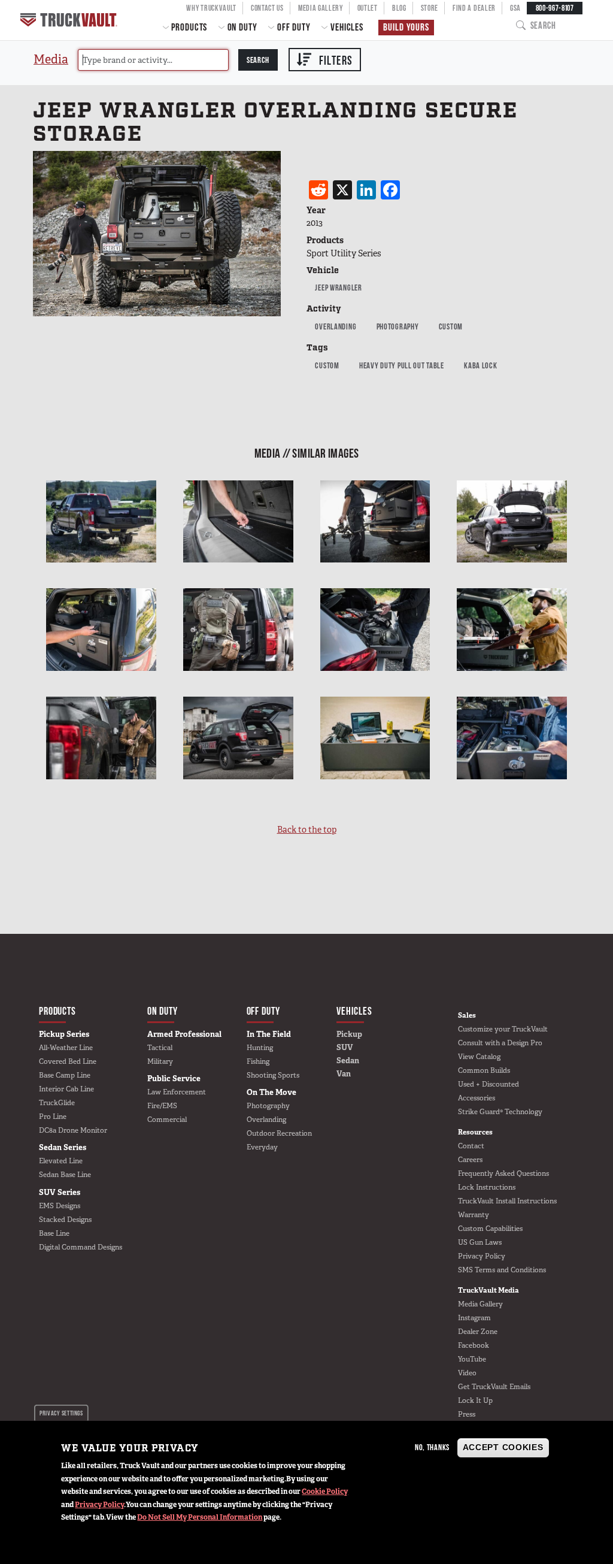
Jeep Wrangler (338, 287)
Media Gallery (320, 8)
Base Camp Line (64, 1075)
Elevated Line (61, 1161)
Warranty (473, 1215)
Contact (471, 1146)
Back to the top (306, 829)
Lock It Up (475, 1400)
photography (398, 326)
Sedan (347, 1060)
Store (429, 8)
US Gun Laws (480, 1242)
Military (160, 1061)
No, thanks (432, 1447)
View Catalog (479, 1056)
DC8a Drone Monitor (73, 1130)
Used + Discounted (488, 1084)
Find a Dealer (474, 8)
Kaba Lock (480, 365)
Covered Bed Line (67, 1061)
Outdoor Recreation (279, 1133)
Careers (470, 1159)
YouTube (472, 1359)
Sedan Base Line (65, 1174)
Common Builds (484, 1070)
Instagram (474, 1318)
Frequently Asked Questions (503, 1173)
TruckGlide (57, 1103)
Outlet (367, 8)
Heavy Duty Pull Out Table (401, 365)
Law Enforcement (176, 1092)
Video (467, 1373)
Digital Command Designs (80, 1247)
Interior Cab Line (66, 1089)
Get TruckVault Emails (494, 1386)
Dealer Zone (477, 1331)
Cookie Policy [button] (325, 1491)
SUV (344, 1047)
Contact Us (267, 8)
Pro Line (52, 1116)
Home (70, 20)
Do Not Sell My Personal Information (199, 1517)
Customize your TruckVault (503, 1029)
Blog (399, 8)
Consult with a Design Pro (500, 1043)
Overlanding (335, 326)
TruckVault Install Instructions (507, 1201)
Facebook (473, 1345)
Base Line (54, 1233)
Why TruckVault (211, 8)
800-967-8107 (555, 8)
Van (343, 1074)
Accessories (476, 1098)
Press (466, 1414)
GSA (515, 8)
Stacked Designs (65, 1219)
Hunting (260, 1047)
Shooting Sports (273, 1075)
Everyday (262, 1147)
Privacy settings (61, 1413)
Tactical (159, 1047)
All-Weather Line (66, 1047)
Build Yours (406, 27)
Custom (451, 326)
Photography (268, 1106)
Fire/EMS (162, 1106)
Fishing (258, 1061)
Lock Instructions (486, 1187)
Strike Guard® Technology (500, 1112)
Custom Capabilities (490, 1228)
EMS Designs (59, 1206)
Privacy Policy (99, 1504)
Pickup (349, 1034)
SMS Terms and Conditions (502, 1270)
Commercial (167, 1119)
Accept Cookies (503, 1447)
